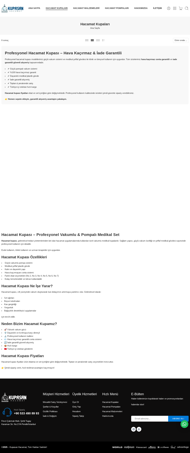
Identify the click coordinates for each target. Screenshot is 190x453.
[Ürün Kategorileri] (175, 8)
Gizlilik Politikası (50, 411)
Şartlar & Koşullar (51, 407)
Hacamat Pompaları (111, 407)
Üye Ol (75, 402)
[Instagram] (133, 429)
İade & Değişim (50, 416)
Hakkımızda (107, 416)
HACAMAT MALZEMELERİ (86, 8)
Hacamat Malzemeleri (112, 411)
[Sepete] (181, 8)
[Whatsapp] (139, 429)
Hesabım (76, 411)
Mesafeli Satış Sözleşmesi (55, 402)
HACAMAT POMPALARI (117, 8)
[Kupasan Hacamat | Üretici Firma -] (12, 8)
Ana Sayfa (95, 28)
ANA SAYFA (34, 8)
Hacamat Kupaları (110, 402)
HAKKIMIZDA (141, 8)
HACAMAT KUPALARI (57, 8)
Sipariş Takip (78, 416)
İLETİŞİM (157, 8)
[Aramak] (187, 8)
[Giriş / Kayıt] (169, 8)
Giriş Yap (76, 407)
